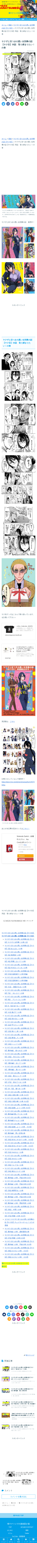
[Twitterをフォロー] (9, 1314)
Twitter (27, 1533)
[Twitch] (14, 1319)
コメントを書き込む (18, 1497)
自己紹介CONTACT (27, 1527)
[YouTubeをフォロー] (18, 1314)
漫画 (10, 25)
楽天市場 (22, 859)
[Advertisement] (18, 121)
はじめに (10, 1530)
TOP (10, 1527)
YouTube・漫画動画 (18, 1536)
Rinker (25, 844)
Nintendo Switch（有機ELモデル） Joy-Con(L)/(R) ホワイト (25, 839)
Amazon (22, 856)
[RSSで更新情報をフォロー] (28, 1319)
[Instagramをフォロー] (13, 1314)
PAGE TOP (19, 1515)
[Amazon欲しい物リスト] (9, 1319)
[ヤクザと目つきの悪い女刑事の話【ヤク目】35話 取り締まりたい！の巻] (12, 104)
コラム (10, 1533)
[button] (26, 104)
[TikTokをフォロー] (22, 1314)
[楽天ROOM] (18, 1319)
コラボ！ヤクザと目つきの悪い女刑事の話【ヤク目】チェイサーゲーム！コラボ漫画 (19, 1222)
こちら (12, 721)
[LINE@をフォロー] (32, 1314)
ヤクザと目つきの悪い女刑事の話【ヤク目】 (18, 933)
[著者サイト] (4, 1314)
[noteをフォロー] (27, 1314)
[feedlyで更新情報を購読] (23, 1319)
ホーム (4, 25)
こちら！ (26, 828)
